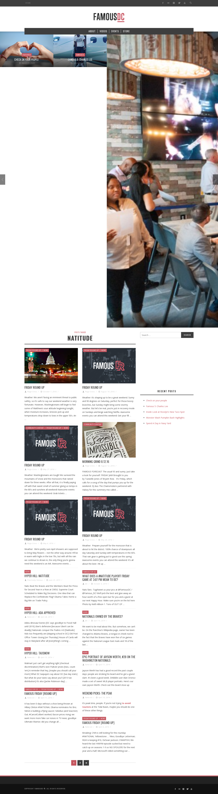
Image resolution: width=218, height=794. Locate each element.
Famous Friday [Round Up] (40, 693)
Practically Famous (35, 580)
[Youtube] (184, 3)
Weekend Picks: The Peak (97, 693)
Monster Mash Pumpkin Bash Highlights (165, 417)
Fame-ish (31, 617)
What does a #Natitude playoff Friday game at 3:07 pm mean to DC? (105, 578)
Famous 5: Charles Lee (80, 59)
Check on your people (26, 59)
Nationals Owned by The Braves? (102, 616)
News (46, 350)
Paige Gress (32, 391)
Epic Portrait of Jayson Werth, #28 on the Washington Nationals (108, 659)
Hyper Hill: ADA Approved (39, 612)
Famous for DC (89, 571)
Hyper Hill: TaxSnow (37, 653)
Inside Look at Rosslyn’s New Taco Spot (165, 411)
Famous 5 (80, 54)
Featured (27, 54)
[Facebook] (163, 3)
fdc (86, 584)
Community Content (93, 424)
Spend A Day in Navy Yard (158, 423)
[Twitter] (179, 3)
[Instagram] (173, 3)
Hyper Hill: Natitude (36, 576)
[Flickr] (168, 3)
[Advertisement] (165, 363)
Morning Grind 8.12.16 (95, 461)
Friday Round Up (33, 350)
